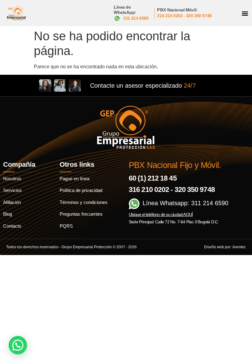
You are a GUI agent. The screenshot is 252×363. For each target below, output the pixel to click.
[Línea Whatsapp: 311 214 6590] (134, 203)
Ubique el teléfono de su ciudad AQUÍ (161, 214)
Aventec (239, 247)
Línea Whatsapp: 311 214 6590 (185, 203)
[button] (245, 13)
